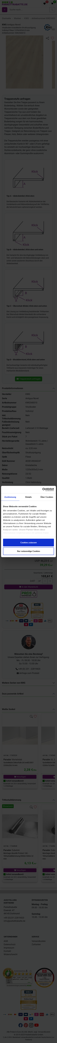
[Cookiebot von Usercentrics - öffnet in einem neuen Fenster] (42, 489)
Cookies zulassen (28, 542)
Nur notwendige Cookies (28, 551)
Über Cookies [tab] (46, 497)
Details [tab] (28, 497)
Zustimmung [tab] (10, 497)
